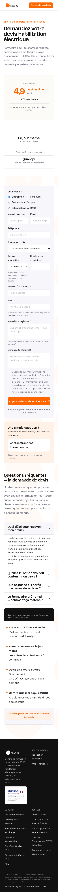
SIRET (12, 300)
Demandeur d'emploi (23, 202)
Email (34, 214)
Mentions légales (13, 886)
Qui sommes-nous (14, 814)
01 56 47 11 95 (39, 814)
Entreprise (18, 196)
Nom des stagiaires (19, 321)
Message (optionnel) (19, 350)
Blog (7, 864)
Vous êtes (15, 191)
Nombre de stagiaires (36, 258)
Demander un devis (41, 5)
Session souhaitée (13, 258)
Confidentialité (31, 886)
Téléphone (14, 228)
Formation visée (17, 242)
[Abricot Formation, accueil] (12, 5)
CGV (44, 886)
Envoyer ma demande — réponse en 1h (29, 401)
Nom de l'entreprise (19, 286)
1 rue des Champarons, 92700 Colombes (42, 841)
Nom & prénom (17, 214)
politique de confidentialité (32, 391)
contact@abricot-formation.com (22, 445)
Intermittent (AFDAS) (24, 208)
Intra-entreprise (40, 763)
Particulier (35, 196)
